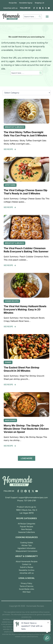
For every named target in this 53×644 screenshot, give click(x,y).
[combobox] (31, 16)
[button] (26, 458)
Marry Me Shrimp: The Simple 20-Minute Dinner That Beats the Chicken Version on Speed (26, 428)
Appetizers (10, 185)
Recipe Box (13, 3)
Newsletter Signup (25, 3)
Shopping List (39, 3)
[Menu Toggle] (47, 16)
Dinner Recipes (12, 301)
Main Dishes (10, 420)
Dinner (8, 362)
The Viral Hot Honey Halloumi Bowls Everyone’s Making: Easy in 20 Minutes (25, 309)
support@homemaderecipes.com (33, 497)
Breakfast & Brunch (14, 127)
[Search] (40, 16)
